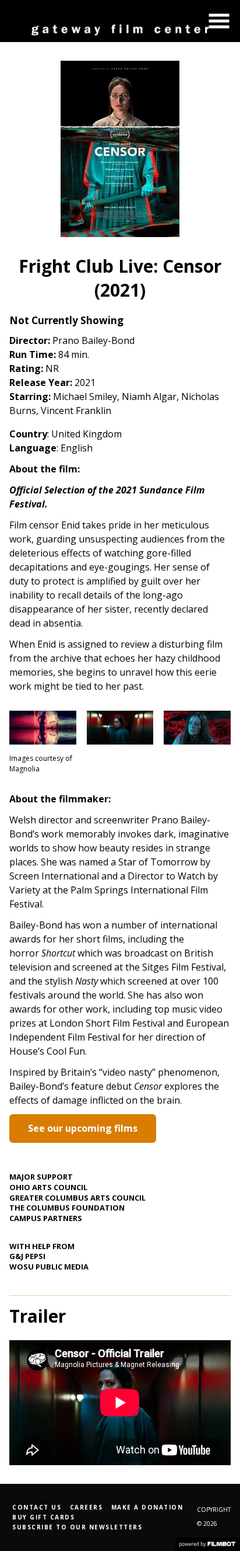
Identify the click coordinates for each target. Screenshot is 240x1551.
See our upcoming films (82, 1128)
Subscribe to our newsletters (77, 1527)
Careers (86, 1507)
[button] (219, 21)
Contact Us (36, 1507)
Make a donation (147, 1507)
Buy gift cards (43, 1517)
